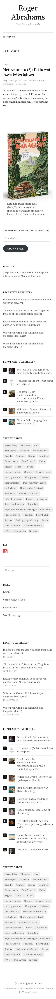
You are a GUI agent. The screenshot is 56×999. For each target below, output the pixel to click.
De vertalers (11, 461)
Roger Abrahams (28, 13)
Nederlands (10, 488)
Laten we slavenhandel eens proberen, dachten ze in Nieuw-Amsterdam (25, 680)
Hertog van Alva (13, 477)
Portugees (41, 498)
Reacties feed (10, 607)
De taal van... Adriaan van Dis (32, 849)
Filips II (19, 466)
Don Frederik (28, 461)
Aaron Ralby (11, 445)
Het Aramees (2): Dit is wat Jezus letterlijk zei (26, 72)
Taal (6, 64)
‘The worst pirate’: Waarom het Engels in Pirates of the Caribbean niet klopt (26, 666)
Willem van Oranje (32, 525)
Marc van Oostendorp (34, 482)
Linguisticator (12, 482)
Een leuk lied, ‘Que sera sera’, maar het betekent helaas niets (34, 371)
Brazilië (9, 456)
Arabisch (24, 450)
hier (28, 214)
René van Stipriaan (14, 504)
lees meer (40, 214)
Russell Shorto (12, 514)
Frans (30, 466)
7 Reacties (21, 83)
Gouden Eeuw (43, 472)
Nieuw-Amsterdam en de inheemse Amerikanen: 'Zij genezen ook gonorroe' (32, 838)
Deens (31, 456)
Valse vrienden (12, 525)
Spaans (8, 520)
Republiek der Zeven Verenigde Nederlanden (28, 509)
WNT (7, 530)
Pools (29, 498)
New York (10, 493)
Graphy (49, 988)
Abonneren (15, 248)
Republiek (33, 504)
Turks (45, 520)
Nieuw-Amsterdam (28, 493)
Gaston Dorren (13, 472)
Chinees (20, 456)
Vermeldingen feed (14, 599)
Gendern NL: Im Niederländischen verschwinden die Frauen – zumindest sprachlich (32, 396)
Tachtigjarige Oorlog (27, 520)
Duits (42, 461)
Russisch (28, 514)
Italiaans (44, 477)
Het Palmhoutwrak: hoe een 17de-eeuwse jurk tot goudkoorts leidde (35, 824)
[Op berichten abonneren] (5, 550)
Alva (36, 445)
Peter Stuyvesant (13, 498)
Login (6, 591)
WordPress (29, 988)
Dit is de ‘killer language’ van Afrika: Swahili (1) (32, 422)
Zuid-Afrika (20, 530)
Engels (8, 466)
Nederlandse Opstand (31, 488)
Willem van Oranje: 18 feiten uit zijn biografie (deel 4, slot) (23, 695)
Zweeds (33, 530)
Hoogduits (30, 477)
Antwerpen (10, 450)
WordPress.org (11, 615)
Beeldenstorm (40, 450)
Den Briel (43, 456)
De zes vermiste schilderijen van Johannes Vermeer (32, 800)
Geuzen (28, 472)
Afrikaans (25, 445)
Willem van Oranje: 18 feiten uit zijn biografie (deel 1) (34, 411)
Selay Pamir (42, 514)
